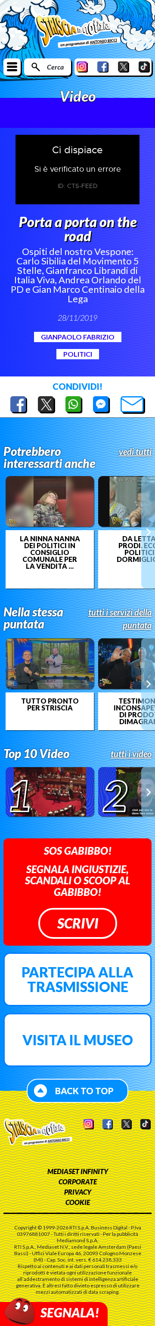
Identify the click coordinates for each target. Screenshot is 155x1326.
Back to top (84, 1091)
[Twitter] (123, 67)
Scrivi (77, 923)
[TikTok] (144, 67)
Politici (77, 354)
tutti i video (131, 754)
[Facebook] (102, 67)
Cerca (55, 67)
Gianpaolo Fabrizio (78, 337)
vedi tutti (135, 451)
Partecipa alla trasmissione (77, 979)
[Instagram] (82, 67)
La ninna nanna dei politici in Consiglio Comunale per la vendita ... (50, 552)
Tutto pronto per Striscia (50, 704)
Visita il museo (77, 1040)
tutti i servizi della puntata (120, 618)
